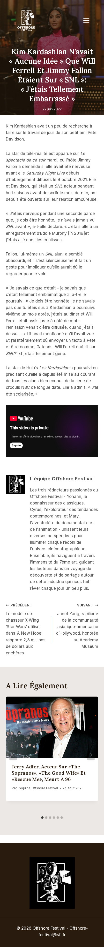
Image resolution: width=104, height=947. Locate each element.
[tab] (42, 817)
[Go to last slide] (13, 755)
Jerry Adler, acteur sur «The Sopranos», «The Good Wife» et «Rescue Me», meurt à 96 (49, 773)
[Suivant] (91, 755)
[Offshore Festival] (26, 20)
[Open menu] (89, 20)
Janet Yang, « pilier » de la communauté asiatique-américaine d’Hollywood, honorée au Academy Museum (77, 626)
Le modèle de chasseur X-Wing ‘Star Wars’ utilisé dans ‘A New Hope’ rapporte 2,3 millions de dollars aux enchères (25, 629)
